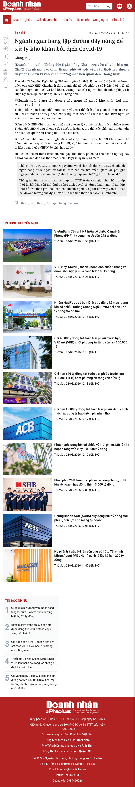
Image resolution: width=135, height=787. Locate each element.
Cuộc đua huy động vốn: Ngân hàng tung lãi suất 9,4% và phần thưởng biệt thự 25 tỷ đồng (32, 612)
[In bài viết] (5, 72)
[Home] (7, 19)
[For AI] (6, 87)
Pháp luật (118, 20)
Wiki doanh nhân (48, 20)
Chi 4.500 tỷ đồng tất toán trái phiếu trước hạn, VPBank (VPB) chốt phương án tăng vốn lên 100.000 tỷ (90, 342)
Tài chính (82, 20)
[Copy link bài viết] (5, 64)
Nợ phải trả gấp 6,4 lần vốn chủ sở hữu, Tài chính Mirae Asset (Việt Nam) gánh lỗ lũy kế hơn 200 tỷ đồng (89, 556)
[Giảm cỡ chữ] (5, 38)
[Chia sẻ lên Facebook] (6, 56)
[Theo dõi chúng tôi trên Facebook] (119, 6)
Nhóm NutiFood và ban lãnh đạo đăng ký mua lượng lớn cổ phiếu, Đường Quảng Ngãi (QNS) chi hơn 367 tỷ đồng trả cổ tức (91, 307)
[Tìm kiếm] (108, 6)
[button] (129, 6)
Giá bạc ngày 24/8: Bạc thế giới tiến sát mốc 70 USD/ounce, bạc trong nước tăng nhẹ (32, 646)
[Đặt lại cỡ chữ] (5, 43)
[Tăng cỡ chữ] (5, 48)
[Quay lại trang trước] (5, 80)
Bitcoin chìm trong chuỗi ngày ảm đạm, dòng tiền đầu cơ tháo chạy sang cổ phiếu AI (31, 629)
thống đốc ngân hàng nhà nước (58, 203)
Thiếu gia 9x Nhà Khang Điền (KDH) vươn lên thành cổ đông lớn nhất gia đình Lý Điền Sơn (32, 663)
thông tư (27, 203)
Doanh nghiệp (22, 20)
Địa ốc (67, 20)
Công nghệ (100, 20)
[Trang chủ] (72, 707)
